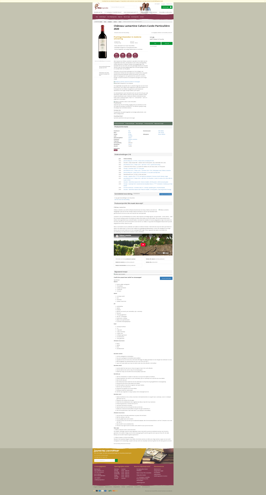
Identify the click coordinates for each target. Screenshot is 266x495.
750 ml (129, 144)
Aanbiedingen (102, 16)
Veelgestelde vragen (158, 470)
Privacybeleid (157, 472)
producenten (151, 262)
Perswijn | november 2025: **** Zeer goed (134, 168)
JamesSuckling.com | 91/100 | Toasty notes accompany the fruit (139, 160)
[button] (116, 55)
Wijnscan (120, 16)
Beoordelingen (139, 123)
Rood (120, 21)
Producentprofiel (149, 123)
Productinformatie (119, 123)
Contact (142, 16)
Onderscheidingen (129, 123)
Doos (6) (167, 43)
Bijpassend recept (159, 123)
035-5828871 (157, 4)
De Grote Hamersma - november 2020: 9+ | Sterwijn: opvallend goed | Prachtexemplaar (144, 187)
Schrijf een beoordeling (165, 194)
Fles (155, 43)
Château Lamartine (132, 139)
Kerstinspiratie (135, 16)
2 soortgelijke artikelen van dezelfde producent (161, 32)
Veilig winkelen (157, 474)
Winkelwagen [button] (167, 7)
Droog (129, 134)
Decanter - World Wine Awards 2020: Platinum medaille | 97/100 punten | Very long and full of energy (147, 189)
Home (101, 21)
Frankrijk (110, 21)
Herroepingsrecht (146, 486)
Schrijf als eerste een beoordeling (121, 32)
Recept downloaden (166, 278)
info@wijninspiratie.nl (99, 479)
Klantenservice (169, 4)
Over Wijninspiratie (112, 16)
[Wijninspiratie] (101, 6)
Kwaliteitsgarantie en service (160, 476)
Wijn (97, 16)
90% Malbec (161, 131)
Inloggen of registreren (99, 486)
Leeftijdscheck (130, 486)
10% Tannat (161, 132)
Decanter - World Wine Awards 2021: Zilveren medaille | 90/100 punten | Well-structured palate (146, 182)
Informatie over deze (125, 259)
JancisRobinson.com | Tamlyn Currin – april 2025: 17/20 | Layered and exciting (142, 164)
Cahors (115, 21)
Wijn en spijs (127, 16)
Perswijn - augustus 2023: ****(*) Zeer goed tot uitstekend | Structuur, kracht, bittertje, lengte (146, 176)
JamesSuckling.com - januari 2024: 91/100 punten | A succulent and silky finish (142, 172)
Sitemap (123, 486)
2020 (129, 141)
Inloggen (163, 4)
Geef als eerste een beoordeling (122, 199)
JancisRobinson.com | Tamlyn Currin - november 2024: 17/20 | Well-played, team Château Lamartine (147, 170)
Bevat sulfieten (161, 134)
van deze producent (125, 262)
